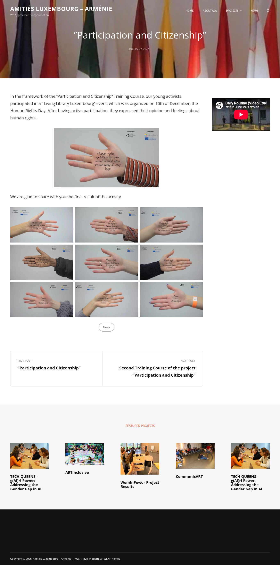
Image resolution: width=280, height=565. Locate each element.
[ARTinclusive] (84, 454)
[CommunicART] (195, 456)
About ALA (210, 10)
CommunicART (189, 476)
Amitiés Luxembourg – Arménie (61, 9)
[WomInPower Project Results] (140, 459)
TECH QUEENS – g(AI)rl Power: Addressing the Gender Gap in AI (25, 482)
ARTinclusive (77, 472)
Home (189, 10)
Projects (232, 10)
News (254, 10)
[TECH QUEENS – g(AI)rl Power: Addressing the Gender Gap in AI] (29, 456)
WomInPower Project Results (140, 484)
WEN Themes (112, 558)
